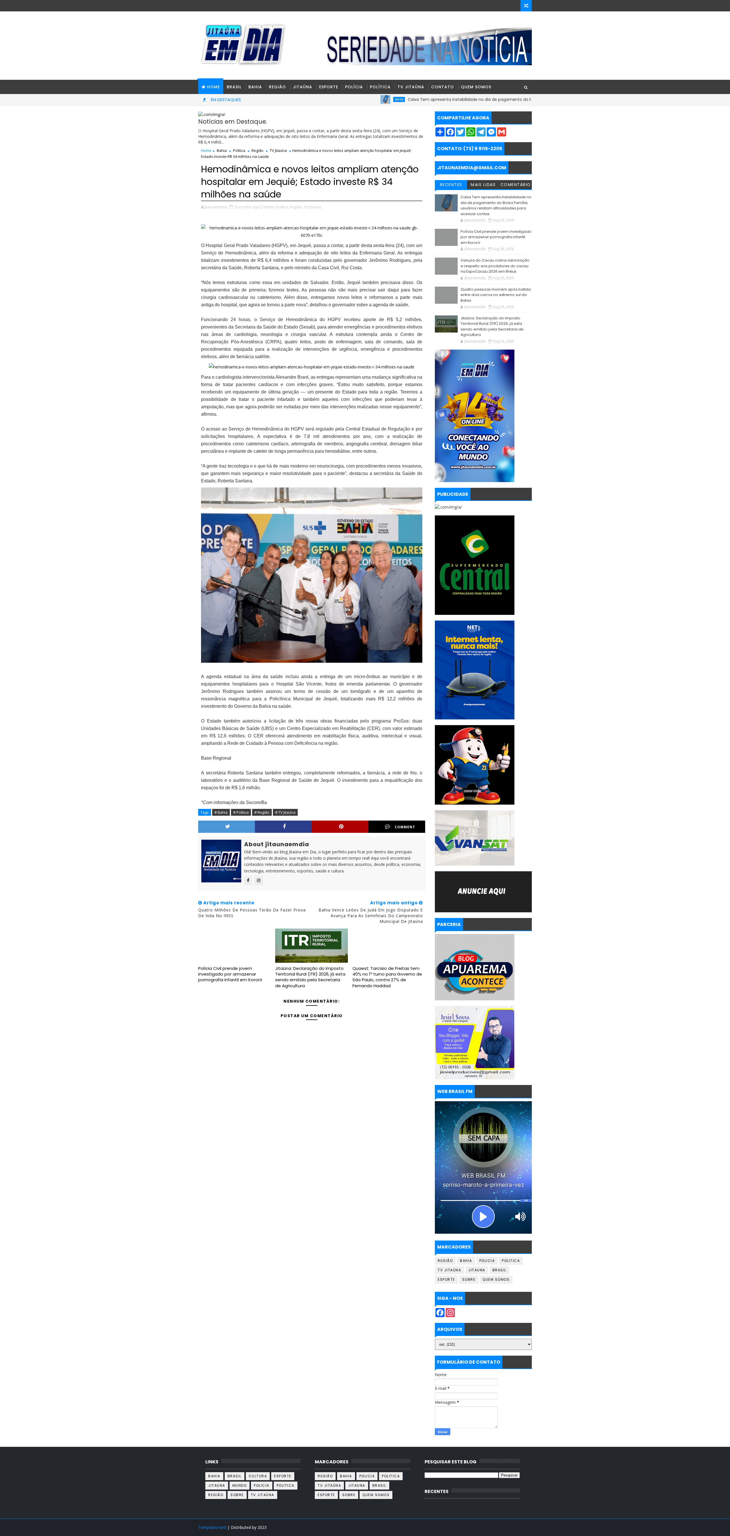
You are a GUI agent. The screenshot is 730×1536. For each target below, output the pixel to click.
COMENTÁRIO (515, 184)
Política (380, 87)
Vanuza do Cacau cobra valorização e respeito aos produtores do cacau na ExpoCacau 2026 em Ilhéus (495, 266)
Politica (239, 150)
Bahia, (269, 206)
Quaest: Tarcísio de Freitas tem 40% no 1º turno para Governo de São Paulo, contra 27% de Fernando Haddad (387, 977)
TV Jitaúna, (313, 206)
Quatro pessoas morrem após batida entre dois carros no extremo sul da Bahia (496, 295)
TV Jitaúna (411, 87)
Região (277, 87)
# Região (261, 812)
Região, (296, 206)
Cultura (258, 1476)
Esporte (328, 87)
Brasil (234, 87)
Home (206, 150)
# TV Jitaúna (285, 812)
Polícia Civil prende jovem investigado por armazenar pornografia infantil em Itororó (230, 974)
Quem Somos (476, 87)
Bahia (255, 87)
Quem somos (496, 1279)
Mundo (239, 1485)
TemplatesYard (212, 1527)
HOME (213, 87)
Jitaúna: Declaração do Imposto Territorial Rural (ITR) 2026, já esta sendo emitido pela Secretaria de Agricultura (310, 977)
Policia (487, 1260)
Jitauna (476, 1270)
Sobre (469, 1279)
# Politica (241, 812)
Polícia (354, 87)
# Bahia (221, 812)
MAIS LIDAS (483, 184)
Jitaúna (302, 87)
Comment (405, 827)
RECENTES (451, 184)
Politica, (282, 206)
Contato (442, 87)
